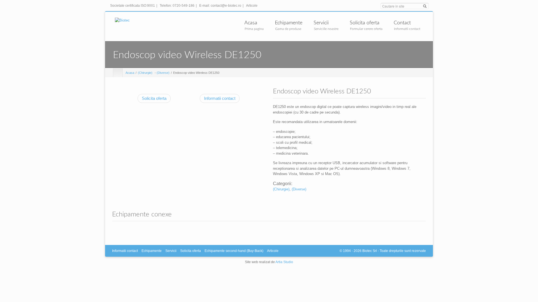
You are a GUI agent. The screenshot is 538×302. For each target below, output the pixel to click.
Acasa (250, 22)
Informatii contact (219, 98)
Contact (402, 22)
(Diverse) (163, 72)
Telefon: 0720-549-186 (178, 6)
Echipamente (288, 22)
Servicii (321, 22)
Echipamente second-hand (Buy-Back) (234, 251)
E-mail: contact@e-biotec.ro (221, 6)
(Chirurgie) (145, 72)
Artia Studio (284, 262)
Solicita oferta (364, 22)
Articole (252, 6)
